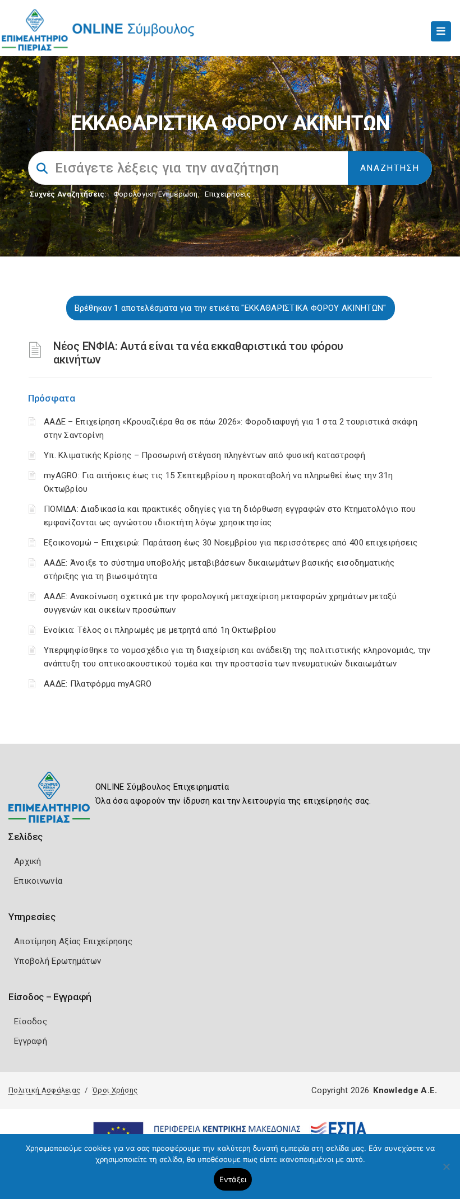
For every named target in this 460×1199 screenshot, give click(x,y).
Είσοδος (30, 1021)
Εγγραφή (30, 1041)
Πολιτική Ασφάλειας (44, 1090)
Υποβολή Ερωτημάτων (57, 961)
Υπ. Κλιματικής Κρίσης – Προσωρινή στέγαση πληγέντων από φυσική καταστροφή (204, 455)
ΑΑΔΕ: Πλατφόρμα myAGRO (98, 684)
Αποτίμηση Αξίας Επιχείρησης (73, 941)
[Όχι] (446, 1172)
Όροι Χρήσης (115, 1090)
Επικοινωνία (38, 881)
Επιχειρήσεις (228, 194)
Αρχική (28, 861)
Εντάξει (233, 1179)
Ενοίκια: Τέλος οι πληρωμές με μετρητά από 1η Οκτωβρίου (160, 630)
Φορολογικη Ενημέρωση (155, 194)
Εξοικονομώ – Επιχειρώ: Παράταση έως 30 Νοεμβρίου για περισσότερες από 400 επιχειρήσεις (231, 543)
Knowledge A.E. (405, 1090)
